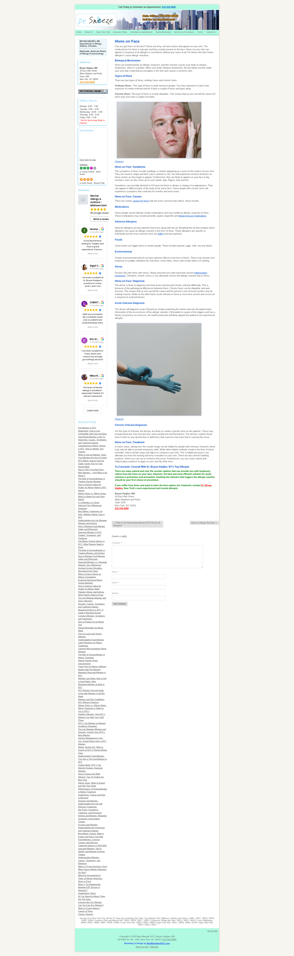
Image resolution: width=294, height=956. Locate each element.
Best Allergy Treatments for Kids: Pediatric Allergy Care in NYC (91, 514)
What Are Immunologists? (89, 875)
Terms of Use (142, 947)
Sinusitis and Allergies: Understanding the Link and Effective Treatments (90, 804)
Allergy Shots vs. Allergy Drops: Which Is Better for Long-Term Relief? (92, 496)
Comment (117, 543)
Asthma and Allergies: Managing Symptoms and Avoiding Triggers (92, 819)
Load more (92, 410)
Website (115, 593)
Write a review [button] (101, 219)
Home (79, 32)
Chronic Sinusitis (85, 914)
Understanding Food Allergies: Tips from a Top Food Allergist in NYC (92, 759)
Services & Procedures (184, 32)
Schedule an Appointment (141, 32)
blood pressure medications (192, 216)
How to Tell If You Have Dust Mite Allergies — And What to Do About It (92, 473)
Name (115, 572)
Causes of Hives (85, 911)
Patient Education (163, 32)
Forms (200, 32)
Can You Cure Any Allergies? (91, 905)
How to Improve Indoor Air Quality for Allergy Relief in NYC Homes (92, 488)
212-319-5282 (169, 7)
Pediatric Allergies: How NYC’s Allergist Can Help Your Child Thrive (91, 717)
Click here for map (88, 160)
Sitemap (154, 947)
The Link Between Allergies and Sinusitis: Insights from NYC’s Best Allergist (92, 732)
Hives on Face (84, 881)
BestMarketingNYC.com (158, 943)
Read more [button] (93, 253)
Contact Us (211, 32)
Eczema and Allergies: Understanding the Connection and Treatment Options (91, 828)
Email (115, 582)
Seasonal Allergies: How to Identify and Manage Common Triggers (91, 852)
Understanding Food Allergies (91, 640)
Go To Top (212, 931)
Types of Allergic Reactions (90, 878)
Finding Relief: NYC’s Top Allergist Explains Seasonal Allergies (90, 768)
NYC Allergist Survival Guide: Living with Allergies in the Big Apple (91, 693)
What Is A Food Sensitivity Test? (92, 866)
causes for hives (140, 201)
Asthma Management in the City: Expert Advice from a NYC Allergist (92, 741)
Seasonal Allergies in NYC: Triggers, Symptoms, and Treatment (90, 535)
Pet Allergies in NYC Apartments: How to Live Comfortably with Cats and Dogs (92, 431)
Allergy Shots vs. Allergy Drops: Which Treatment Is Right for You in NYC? (92, 708)
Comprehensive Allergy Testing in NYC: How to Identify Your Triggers (92, 449)
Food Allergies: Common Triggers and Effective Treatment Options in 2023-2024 (92, 842)
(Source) (119, 161)
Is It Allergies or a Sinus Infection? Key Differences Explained (90, 505)
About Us (89, 32)
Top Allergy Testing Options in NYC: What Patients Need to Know (91, 544)
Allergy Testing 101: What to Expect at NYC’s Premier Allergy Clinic (92, 750)
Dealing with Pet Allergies (89, 669)
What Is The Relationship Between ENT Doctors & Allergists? (89, 887)
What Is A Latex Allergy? (89, 908)
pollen (161, 233)
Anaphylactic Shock (87, 893)
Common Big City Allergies (90, 902)
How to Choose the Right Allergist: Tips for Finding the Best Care (91, 777)
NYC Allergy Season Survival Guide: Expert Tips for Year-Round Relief (91, 464)
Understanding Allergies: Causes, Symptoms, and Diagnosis (89, 860)
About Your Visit (103, 32)
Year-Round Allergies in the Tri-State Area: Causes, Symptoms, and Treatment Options (92, 440)
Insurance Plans (120, 32)
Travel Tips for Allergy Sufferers (92, 666)
